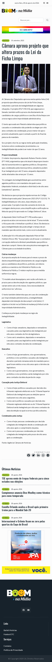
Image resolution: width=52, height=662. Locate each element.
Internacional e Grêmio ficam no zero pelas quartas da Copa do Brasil (23, 523)
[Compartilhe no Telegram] (48, 455)
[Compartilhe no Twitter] (33, 455)
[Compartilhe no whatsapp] (43, 455)
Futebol (6, 489)
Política (6, 40)
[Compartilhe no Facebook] (28, 455)
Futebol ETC (9, 634)
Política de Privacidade (13, 650)
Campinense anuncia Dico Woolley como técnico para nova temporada (26, 494)
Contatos (7, 646)
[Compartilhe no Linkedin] (38, 455)
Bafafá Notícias (10, 630)
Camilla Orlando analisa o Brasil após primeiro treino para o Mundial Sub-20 (25, 508)
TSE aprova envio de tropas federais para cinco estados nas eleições (25, 480)
